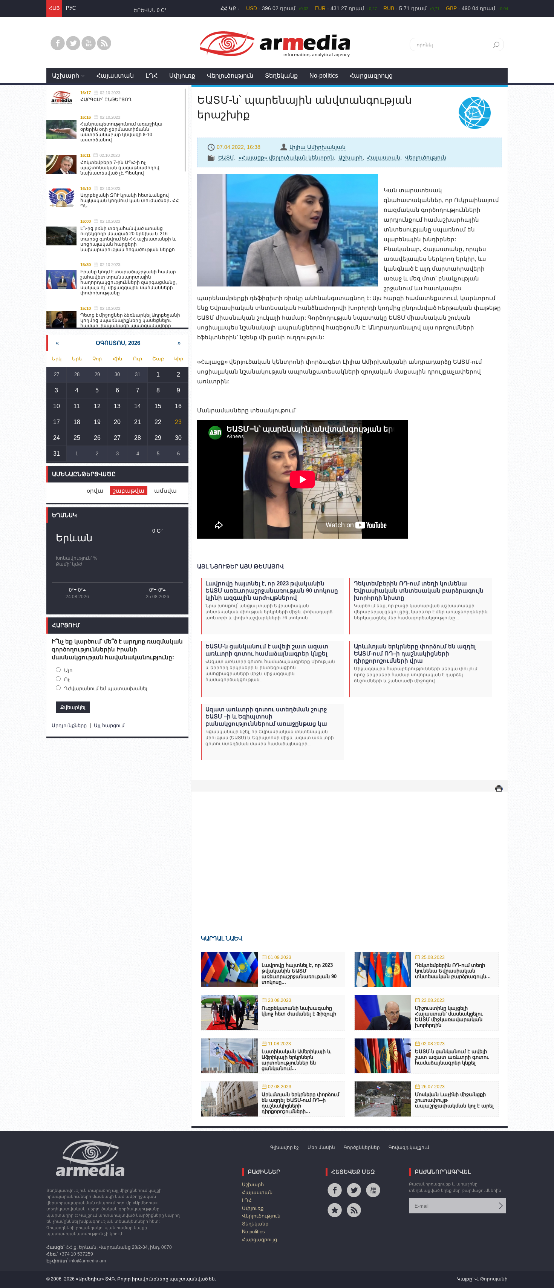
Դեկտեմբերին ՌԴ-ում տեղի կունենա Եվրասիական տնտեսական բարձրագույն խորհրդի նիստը (419, 590)
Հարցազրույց (371, 75)
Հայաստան (115, 75)
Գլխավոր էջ (284, 1147)
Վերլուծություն (230, 75)
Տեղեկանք (281, 75)
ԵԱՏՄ (226, 158)
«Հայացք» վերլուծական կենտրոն (286, 158)
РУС (71, 8)
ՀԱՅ (54, 8)
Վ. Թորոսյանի (491, 1279)
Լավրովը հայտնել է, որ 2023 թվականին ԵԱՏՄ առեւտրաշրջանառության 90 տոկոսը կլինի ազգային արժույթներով (271, 590)
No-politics (323, 75)
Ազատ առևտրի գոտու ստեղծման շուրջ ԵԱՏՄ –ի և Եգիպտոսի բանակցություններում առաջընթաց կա (266, 716)
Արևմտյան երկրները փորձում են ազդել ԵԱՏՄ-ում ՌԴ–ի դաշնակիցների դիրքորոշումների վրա (415, 653)
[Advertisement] (349, 852)
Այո (68, 670)
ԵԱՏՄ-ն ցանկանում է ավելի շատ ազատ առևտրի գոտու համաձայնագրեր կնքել (266, 650)
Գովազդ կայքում (409, 1147)
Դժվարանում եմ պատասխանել (105, 688)
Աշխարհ (65, 75)
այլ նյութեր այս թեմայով (240, 566)
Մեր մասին (321, 1147)
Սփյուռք (182, 75)
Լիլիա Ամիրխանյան (317, 147)
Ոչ (67, 679)
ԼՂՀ (151, 75)
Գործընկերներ (362, 1147)
